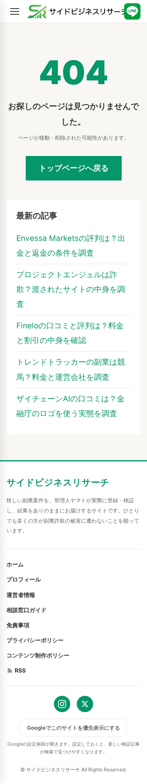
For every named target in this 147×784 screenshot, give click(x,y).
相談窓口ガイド (27, 609)
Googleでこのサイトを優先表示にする (73, 727)
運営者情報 (21, 594)
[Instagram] (62, 704)
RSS (20, 670)
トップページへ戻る (74, 168)
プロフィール (24, 579)
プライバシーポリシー (35, 640)
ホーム (15, 564)
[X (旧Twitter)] (85, 704)
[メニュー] (15, 11)
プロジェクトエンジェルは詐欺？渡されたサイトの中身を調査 (70, 289)
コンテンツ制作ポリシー (38, 655)
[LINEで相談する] (132, 11)
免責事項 (18, 624)
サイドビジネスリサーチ (58, 482)
